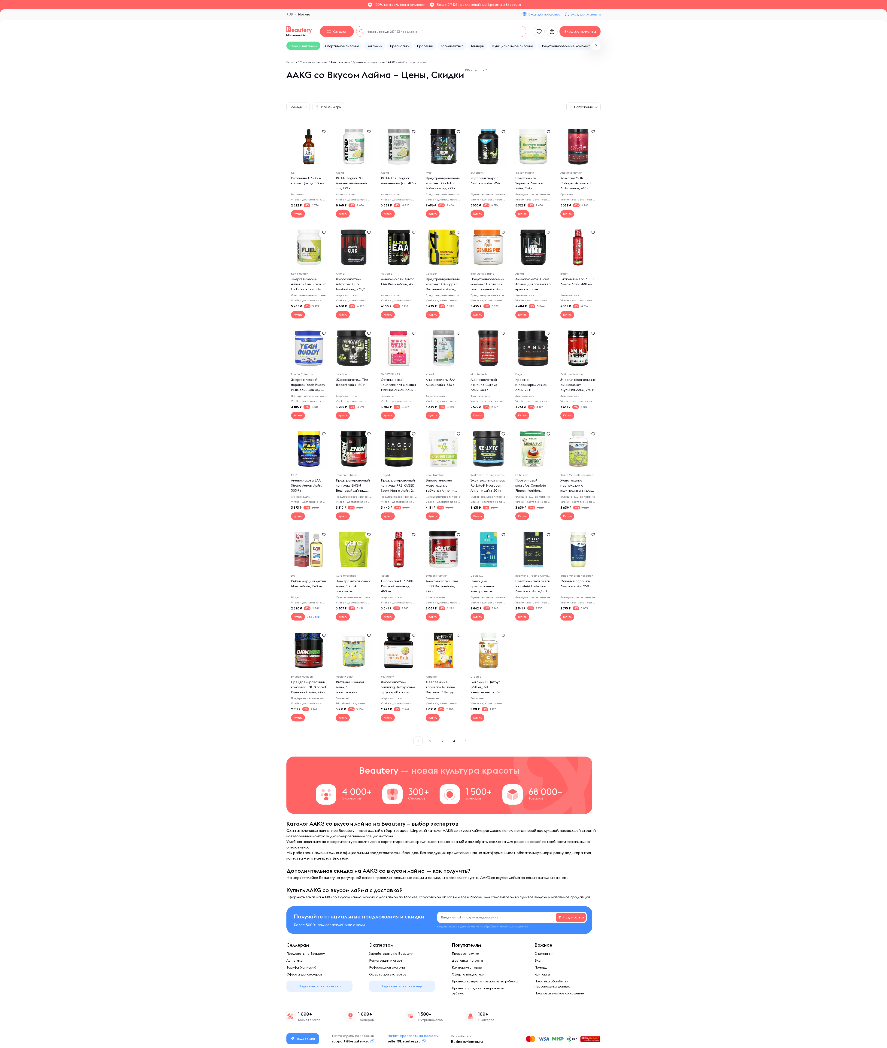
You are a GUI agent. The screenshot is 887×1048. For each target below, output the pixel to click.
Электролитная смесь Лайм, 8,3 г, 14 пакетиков (353, 586)
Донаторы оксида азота (368, 62)
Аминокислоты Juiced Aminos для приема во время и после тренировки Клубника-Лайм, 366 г (533, 289)
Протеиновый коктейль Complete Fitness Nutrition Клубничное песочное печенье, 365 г (532, 490)
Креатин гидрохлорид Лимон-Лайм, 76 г (531, 385)
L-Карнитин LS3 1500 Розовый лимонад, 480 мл (397, 586)
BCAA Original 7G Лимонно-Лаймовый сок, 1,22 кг (351, 183)
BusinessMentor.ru (467, 1041)
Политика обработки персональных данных (552, 983)
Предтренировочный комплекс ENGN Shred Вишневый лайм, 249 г (308, 687)
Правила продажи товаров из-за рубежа (478, 990)
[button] (596, 45)
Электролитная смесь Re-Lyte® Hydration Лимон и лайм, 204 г (488, 485)
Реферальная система (387, 967)
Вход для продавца (544, 14)
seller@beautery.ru (404, 1041)
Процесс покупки (465, 953)
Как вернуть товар (467, 967)
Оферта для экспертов (388, 974)
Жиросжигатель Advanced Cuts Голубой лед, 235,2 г (351, 284)
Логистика (294, 960)
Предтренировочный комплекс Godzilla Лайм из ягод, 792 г (443, 183)
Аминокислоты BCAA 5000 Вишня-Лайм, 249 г (442, 586)
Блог (538, 960)
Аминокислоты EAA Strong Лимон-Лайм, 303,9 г (306, 485)
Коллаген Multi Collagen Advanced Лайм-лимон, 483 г (575, 183)
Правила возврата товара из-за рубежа (485, 981)
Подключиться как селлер (319, 986)
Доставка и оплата (467, 960)
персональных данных (513, 926)
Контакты (542, 974)
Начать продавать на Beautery (412, 1036)
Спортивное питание (314, 62)
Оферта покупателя (468, 974)
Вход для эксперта (586, 14)
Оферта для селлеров (304, 974)
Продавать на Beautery (305, 953)
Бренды (295, 107)
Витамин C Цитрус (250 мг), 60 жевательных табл (485, 687)
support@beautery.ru (350, 1041)
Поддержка (305, 1039)
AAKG (391, 62)
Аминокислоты (340, 62)
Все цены (313, 616)
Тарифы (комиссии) (301, 967)
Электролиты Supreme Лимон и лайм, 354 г (529, 183)
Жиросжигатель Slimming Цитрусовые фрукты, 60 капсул (398, 687)
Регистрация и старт (386, 960)
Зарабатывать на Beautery (391, 953)
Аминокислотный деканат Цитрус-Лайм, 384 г (484, 385)
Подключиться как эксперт (402, 986)
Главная (291, 62)
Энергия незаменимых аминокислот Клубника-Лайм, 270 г (577, 385)
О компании (544, 953)
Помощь (541, 967)
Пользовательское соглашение (559, 993)
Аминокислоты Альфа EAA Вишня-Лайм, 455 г (398, 284)
